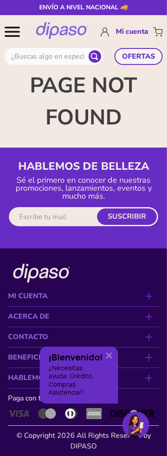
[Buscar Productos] (95, 56)
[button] (14, 32)
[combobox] (53, 56)
